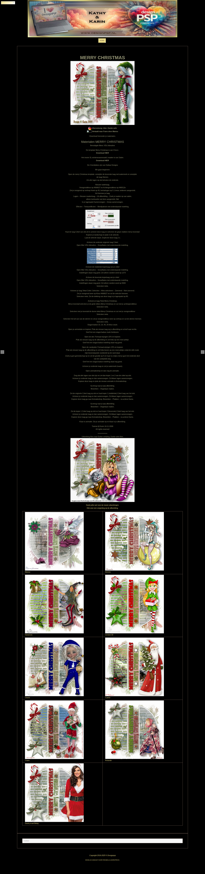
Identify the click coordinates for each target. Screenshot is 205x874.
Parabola (106, 860)
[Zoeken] (180, 841)
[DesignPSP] (2, 352)
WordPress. (115, 860)
